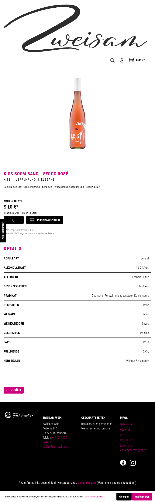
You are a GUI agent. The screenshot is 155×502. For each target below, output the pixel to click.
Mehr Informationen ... (95, 496)
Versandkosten (87, 483)
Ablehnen (124, 496)
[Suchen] (112, 60)
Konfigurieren (142, 496)
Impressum (126, 440)
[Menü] (8, 60)
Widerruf (125, 429)
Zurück (15, 390)
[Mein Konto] (122, 60)
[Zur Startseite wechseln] (75, 28)
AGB (122, 435)
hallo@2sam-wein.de (55, 446)
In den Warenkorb (48, 220)
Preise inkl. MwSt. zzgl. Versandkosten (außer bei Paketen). (30, 233)
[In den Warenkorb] (7, 220)
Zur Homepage (3, 230)
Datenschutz (127, 424)
